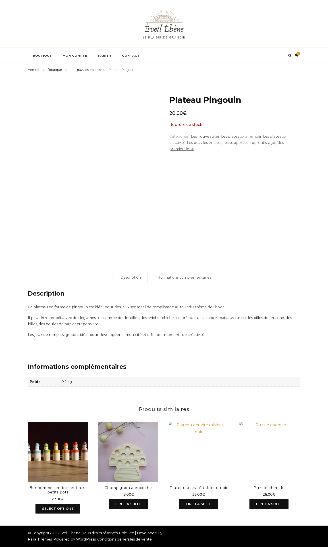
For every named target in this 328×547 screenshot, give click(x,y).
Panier (104, 55)
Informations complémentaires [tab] (183, 277)
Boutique (42, 55)
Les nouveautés (205, 136)
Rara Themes (40, 539)
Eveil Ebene (70, 533)
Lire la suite (128, 504)
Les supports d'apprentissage (249, 143)
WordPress (86, 539)
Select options (58, 509)
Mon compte (75, 55)
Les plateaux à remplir (241, 136)
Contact (131, 55)
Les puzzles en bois (204, 143)
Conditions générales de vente (124, 539)
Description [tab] (130, 277)
